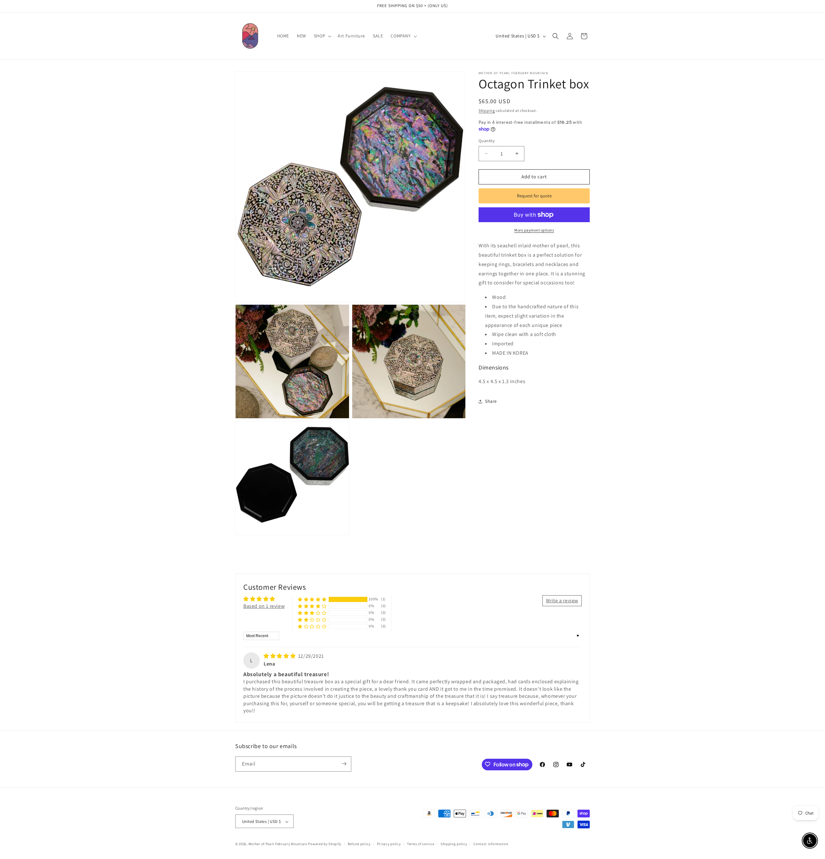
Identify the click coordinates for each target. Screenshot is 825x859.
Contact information (490, 844)
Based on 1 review (264, 606)
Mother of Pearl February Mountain (277, 844)
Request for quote (534, 196)
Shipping (487, 110)
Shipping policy (454, 844)
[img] (280, 656)
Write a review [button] (562, 600)
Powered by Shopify (324, 844)
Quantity (487, 140)
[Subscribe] (344, 763)
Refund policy (359, 844)
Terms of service (420, 844)
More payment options (534, 230)
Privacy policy (389, 844)
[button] (322, 36)
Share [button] (491, 401)
